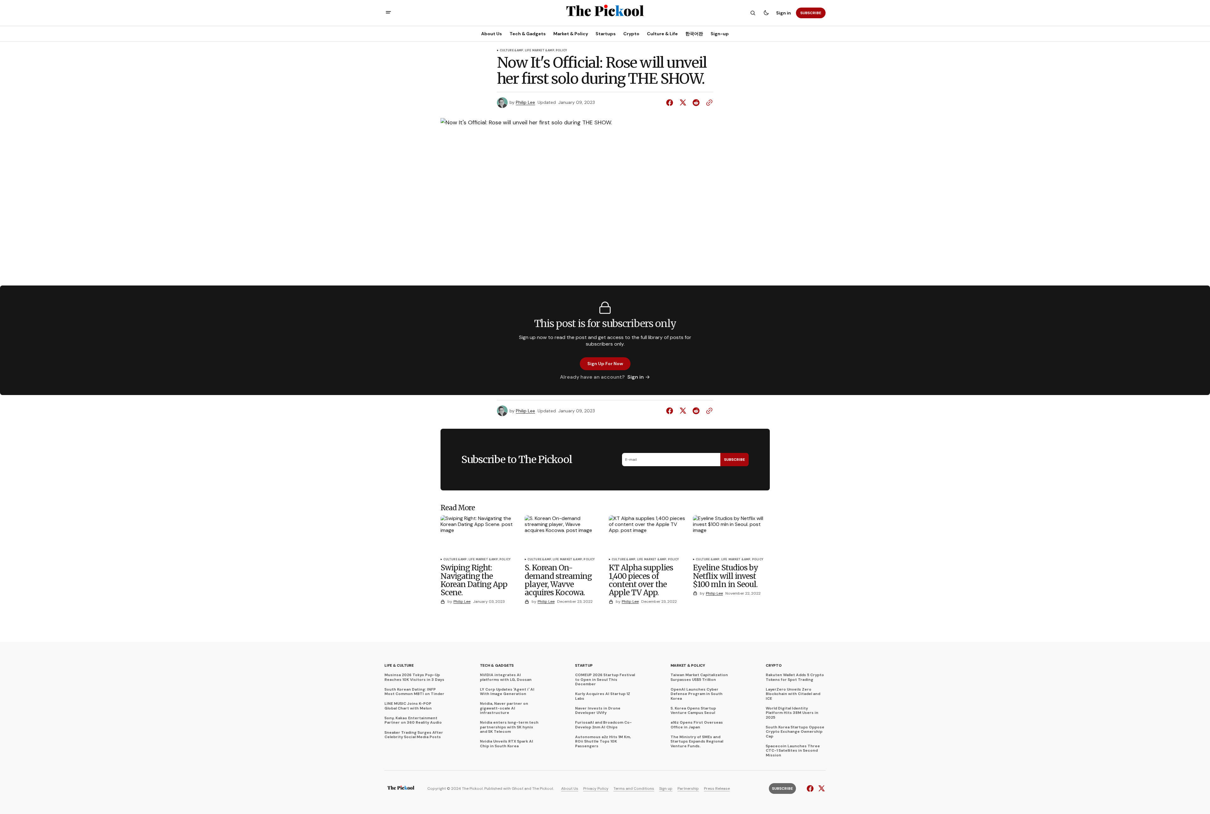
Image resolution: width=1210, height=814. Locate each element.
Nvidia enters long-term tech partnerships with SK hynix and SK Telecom (509, 727)
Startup (583, 665)
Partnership (688, 788)
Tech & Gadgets (497, 665)
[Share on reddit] (696, 103)
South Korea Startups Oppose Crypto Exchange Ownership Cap (795, 731)
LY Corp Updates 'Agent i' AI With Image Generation (507, 691)
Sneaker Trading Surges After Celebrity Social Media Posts (413, 734)
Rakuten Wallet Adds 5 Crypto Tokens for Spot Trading (795, 677)
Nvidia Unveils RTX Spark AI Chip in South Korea (506, 743)
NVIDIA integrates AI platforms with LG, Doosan (506, 677)
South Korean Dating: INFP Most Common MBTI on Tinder (414, 691)
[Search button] (753, 13)
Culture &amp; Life (515, 50)
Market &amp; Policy (549, 50)
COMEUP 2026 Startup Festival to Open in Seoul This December (605, 679)
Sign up (665, 788)
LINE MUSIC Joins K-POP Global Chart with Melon (408, 705)
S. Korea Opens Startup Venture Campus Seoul (693, 710)
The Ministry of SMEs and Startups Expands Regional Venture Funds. (697, 741)
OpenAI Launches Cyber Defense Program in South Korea (697, 694)
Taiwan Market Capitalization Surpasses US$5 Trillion (699, 677)
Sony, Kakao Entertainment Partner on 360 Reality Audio (413, 720)
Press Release (717, 788)
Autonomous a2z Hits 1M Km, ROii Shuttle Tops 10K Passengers (603, 741)
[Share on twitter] (682, 103)
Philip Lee (525, 102)
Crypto (774, 665)
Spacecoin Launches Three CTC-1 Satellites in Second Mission (793, 750)
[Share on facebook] (671, 103)
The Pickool (542, 788)
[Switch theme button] (766, 13)
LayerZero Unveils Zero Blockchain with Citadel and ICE (793, 694)
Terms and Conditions (634, 788)
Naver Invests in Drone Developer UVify (597, 710)
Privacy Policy (595, 788)
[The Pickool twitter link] (821, 788)
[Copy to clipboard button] (708, 103)
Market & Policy (688, 665)
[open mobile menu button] (388, 13)
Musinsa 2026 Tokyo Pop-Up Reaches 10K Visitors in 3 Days (414, 677)
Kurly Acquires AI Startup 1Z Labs (602, 696)
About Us (569, 788)
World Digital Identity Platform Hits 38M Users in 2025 (792, 713)
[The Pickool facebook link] (811, 788)
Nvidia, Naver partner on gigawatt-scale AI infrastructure (504, 708)
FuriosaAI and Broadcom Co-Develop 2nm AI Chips (603, 724)
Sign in (783, 13)
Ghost (517, 788)
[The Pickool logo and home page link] (400, 788)
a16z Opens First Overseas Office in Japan (697, 724)
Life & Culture (399, 665)
